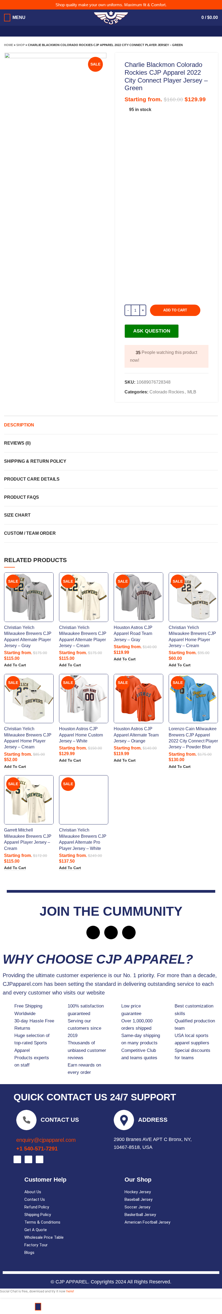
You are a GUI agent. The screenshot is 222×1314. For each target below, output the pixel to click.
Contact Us (34, 1199)
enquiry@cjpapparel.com (46, 1140)
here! (70, 1291)
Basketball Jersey (140, 1214)
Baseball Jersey (138, 1199)
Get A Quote (35, 1229)
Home (8, 45)
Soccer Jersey (137, 1207)
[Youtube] (129, 932)
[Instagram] (111, 932)
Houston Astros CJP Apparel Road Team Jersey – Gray (133, 633)
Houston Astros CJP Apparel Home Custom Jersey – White (81, 734)
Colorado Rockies (166, 392)
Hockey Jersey (138, 1191)
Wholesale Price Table (44, 1237)
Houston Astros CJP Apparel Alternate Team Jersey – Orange (136, 734)
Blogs (29, 1252)
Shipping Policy (37, 1214)
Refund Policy (36, 1207)
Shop (20, 45)
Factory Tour (36, 1245)
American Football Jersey (147, 1222)
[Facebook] (93, 932)
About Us (32, 1191)
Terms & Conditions (42, 1222)
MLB (191, 392)
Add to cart (175, 310)
